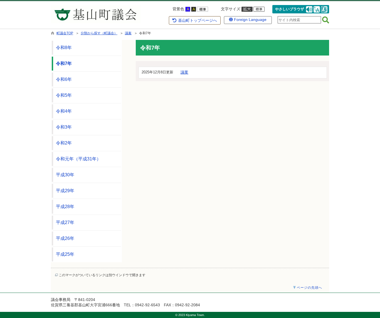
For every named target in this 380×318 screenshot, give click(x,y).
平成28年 (65, 206)
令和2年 (64, 143)
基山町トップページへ (197, 20)
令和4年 (64, 111)
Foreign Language (250, 19)
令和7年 (64, 63)
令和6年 (64, 79)
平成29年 (65, 190)
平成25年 (65, 254)
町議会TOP (64, 33)
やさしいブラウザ (289, 9)
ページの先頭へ (309, 287)
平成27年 (65, 222)
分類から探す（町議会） (99, 33)
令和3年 (64, 127)
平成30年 (65, 174)
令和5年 (64, 95)
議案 (128, 33)
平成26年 (65, 238)
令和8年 (64, 47)
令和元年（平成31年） (78, 158)
